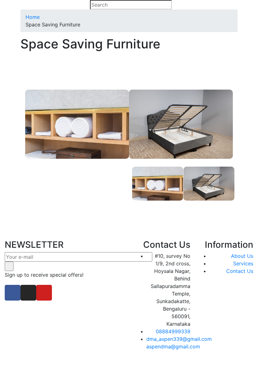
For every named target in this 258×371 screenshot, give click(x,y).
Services (243, 263)
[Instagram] (28, 293)
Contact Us (239, 271)
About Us (242, 256)
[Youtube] (44, 293)
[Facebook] (12, 293)
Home (32, 17)
